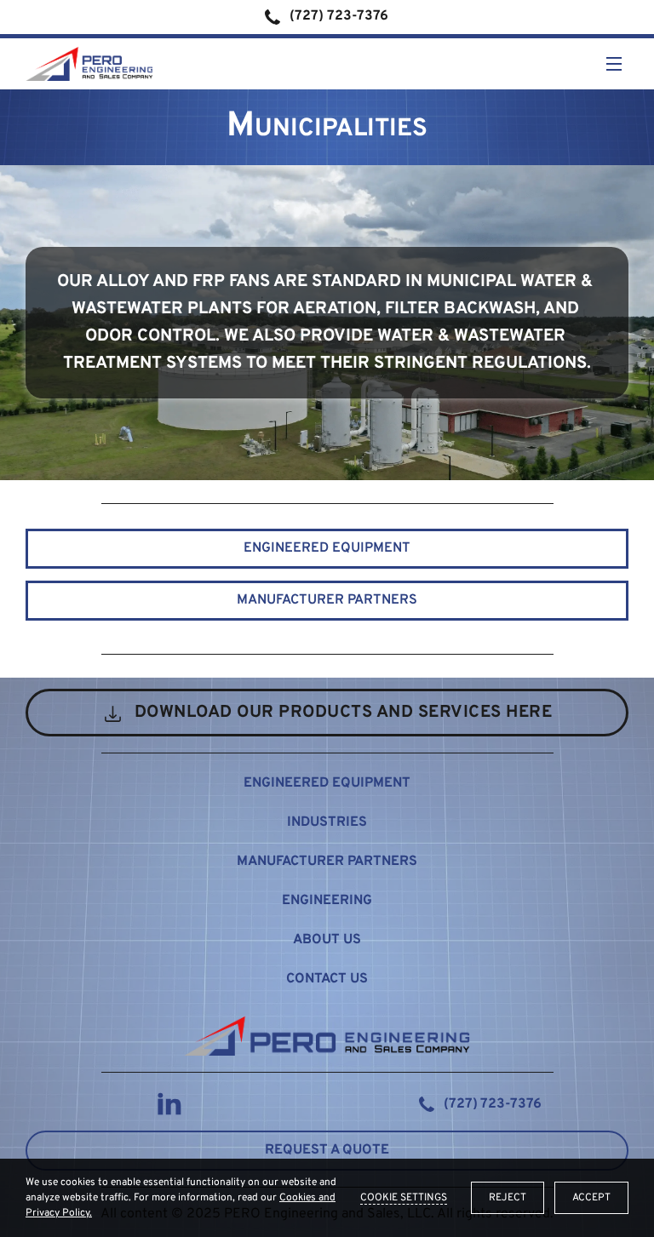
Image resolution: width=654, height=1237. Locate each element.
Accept (591, 1198)
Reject (507, 1198)
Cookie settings (403, 1198)
